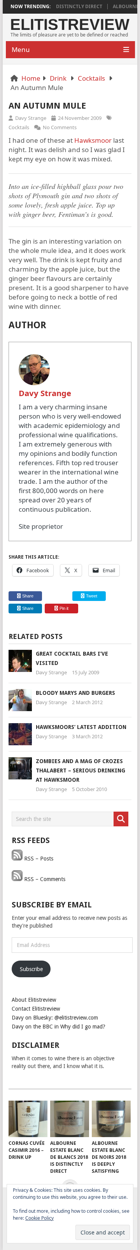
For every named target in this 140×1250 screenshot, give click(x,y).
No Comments (60, 127)
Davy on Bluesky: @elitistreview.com (55, 1018)
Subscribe (31, 969)
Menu (21, 49)
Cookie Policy (39, 1218)
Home (30, 78)
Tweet (91, 596)
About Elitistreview (34, 1000)
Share (27, 596)
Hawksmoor (93, 140)
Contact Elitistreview (36, 1009)
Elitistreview (70, 24)
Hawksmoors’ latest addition (81, 727)
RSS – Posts (38, 858)
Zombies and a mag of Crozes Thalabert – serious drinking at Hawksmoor (80, 770)
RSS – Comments (44, 879)
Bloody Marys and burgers (75, 693)
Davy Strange (30, 117)
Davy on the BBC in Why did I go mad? (58, 1026)
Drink (58, 78)
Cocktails (91, 78)
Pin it (64, 608)
